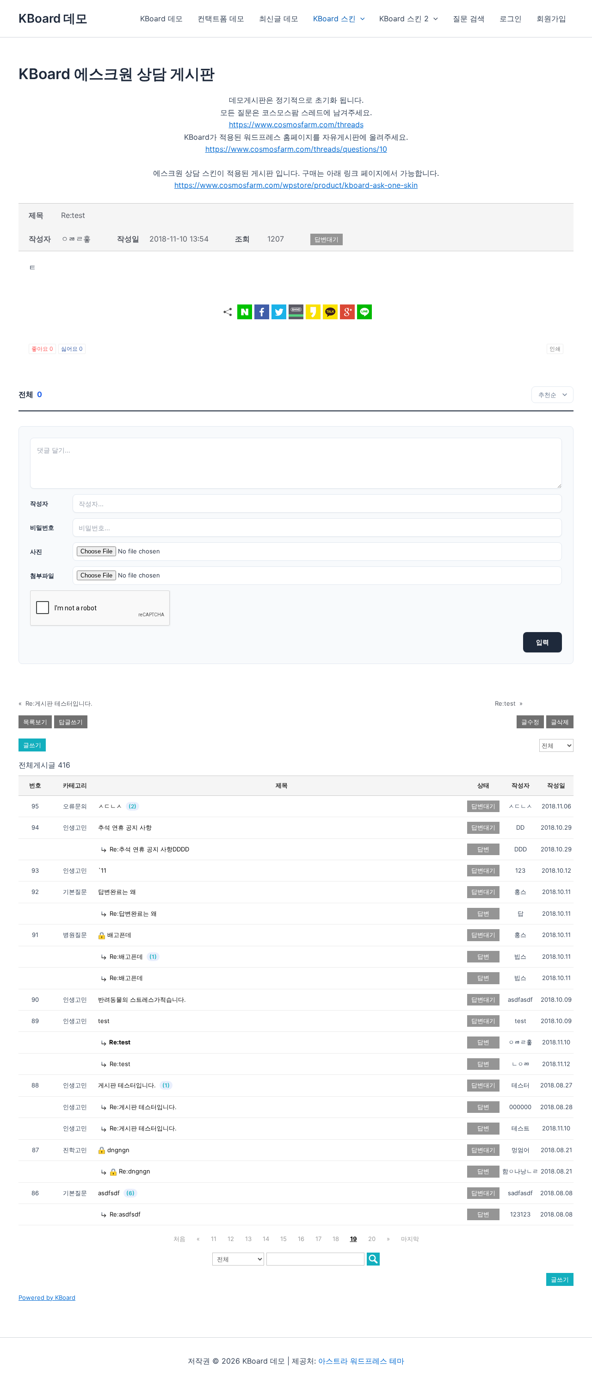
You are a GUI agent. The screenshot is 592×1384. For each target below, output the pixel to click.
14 (266, 1238)
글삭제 (560, 722)
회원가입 (551, 18)
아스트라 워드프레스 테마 (361, 1360)
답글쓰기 (71, 722)
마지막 (410, 1238)
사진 (36, 551)
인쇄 (555, 348)
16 (301, 1238)
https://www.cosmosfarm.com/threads (296, 124)
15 (283, 1238)
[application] (360, 18)
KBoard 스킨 (334, 18)
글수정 (530, 722)
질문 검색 (469, 18)
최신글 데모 (278, 18)
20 (372, 1238)
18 (336, 1238)
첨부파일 (42, 575)
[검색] (373, 1259)
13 (248, 1238)
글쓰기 (32, 745)
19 (353, 1238)
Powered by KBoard (46, 1297)
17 (318, 1238)
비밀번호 (42, 527)
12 (231, 1238)
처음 (179, 1238)
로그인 (511, 18)
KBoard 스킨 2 (404, 18)
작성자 (39, 503)
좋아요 (42, 348)
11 (213, 1238)
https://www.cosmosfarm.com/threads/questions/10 (296, 149)
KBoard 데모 (52, 18)
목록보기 (35, 722)
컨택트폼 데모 (220, 18)
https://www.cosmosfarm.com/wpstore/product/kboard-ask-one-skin (296, 185)
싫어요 (72, 348)
